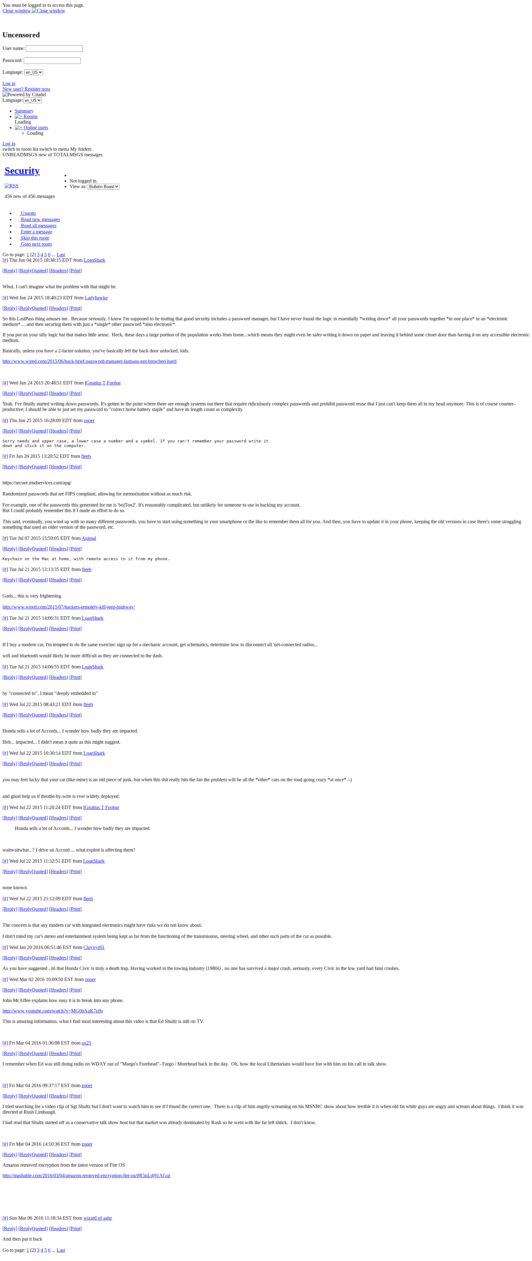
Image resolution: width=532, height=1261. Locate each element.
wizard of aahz (97, 1218)
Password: (12, 60)
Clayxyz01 (94, 947)
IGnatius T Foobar (103, 382)
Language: (12, 72)
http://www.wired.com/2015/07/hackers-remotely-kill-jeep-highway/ (68, 607)
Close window (17, 10)
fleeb (86, 456)
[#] (5, 260)
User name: (13, 48)
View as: (78, 186)
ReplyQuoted (33, 270)
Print (75, 270)
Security (22, 170)
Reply (9, 270)
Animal (89, 538)
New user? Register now (26, 89)
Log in (8, 83)
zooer (89, 420)
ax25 (86, 1042)
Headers (58, 270)
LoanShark (94, 260)
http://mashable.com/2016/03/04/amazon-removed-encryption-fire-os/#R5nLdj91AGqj (86, 1175)
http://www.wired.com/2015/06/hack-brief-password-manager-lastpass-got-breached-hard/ (89, 361)
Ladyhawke (96, 297)
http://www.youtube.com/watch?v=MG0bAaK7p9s (52, 1010)
